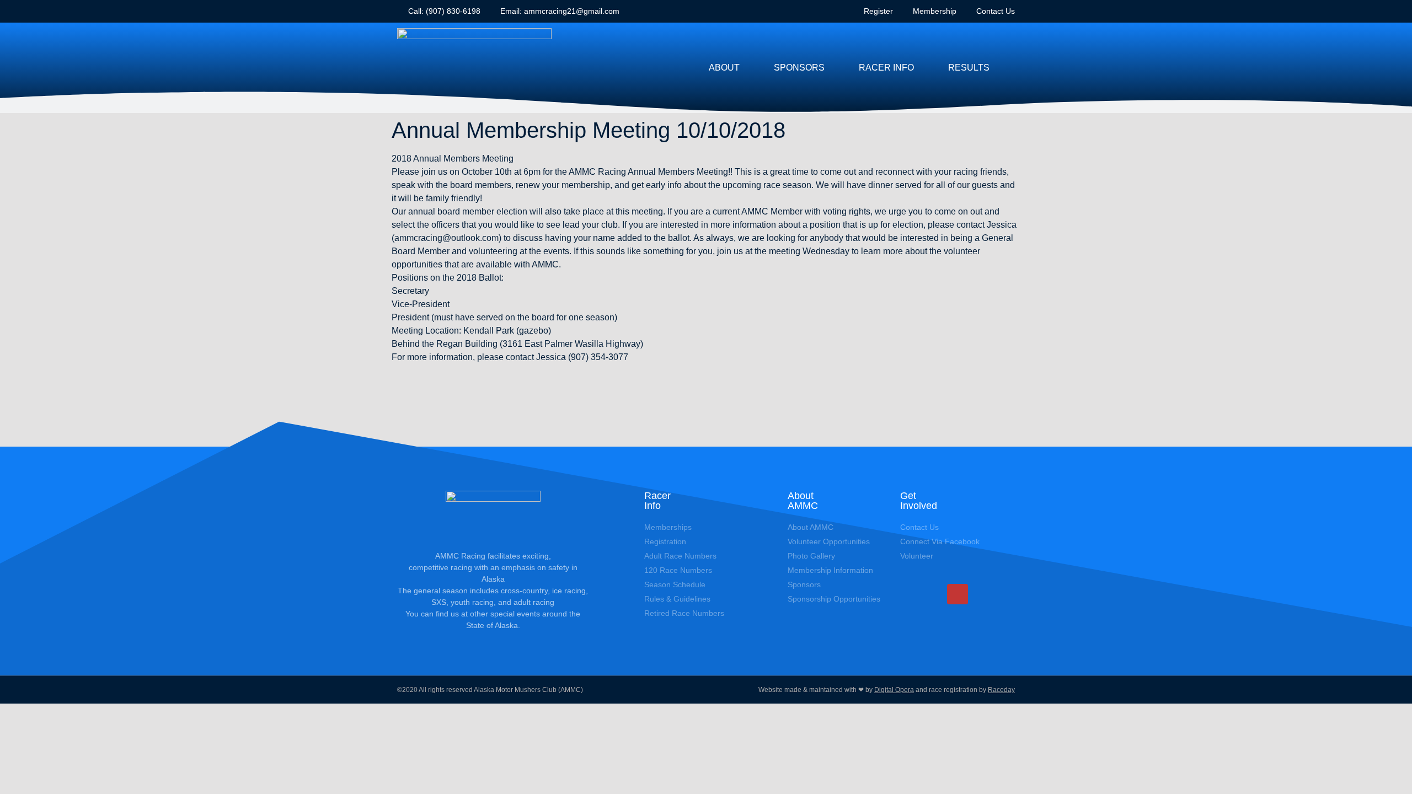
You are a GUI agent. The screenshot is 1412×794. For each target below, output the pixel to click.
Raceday (1001, 690)
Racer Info (886, 67)
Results (969, 67)
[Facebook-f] (957, 594)
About (724, 67)
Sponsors (799, 67)
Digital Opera (894, 690)
